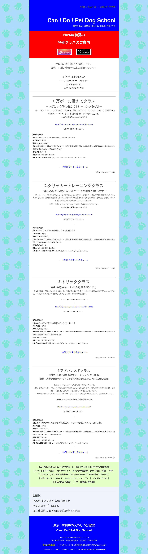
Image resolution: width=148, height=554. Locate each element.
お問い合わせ (46, 478)
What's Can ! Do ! (52, 467)
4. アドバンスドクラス (74, 88)
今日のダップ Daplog (46, 505)
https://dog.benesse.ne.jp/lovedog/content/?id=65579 (74, 214)
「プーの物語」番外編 (84, 481)
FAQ (111, 470)
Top (40, 467)
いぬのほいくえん (99, 478)
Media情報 (93, 474)
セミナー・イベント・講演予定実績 (72, 470)
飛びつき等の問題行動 (99, 467)
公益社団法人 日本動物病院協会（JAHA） (57, 510)
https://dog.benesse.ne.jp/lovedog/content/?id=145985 (74, 307)
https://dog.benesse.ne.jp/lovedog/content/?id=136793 (74, 124)
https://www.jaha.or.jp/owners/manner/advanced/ (74, 407)
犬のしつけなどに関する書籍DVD (54, 474)
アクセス (104, 474)
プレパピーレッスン (64, 478)
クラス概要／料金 (98, 470)
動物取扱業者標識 (49, 545)
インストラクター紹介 (44, 470)
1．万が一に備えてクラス (74, 76)
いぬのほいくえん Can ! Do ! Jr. (51, 501)
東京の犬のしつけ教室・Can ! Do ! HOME (89, 26)
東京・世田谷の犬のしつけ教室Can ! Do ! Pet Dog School (74, 527)
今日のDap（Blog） (63, 481)
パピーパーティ (82, 478)
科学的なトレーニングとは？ (75, 467)
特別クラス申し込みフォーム (75, 166)
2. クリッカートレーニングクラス (74, 80)
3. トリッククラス (74, 84)
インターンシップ (79, 474)
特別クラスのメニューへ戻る (105, 172)
